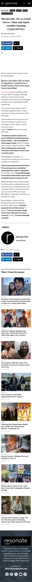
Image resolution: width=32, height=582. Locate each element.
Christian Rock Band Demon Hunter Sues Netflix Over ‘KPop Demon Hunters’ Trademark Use (14, 426)
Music (3, 422)
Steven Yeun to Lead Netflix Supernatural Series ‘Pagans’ (12, 395)
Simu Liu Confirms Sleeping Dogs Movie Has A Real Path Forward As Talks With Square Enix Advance (14, 333)
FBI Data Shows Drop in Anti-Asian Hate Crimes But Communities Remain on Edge (15, 488)
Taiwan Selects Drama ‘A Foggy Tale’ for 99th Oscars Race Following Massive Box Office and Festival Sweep (15, 519)
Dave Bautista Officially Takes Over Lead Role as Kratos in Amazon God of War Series (15, 365)
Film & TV (3, 297)
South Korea (7, 13)
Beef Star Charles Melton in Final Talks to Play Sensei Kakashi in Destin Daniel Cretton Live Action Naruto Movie (15, 301)
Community (4, 484)
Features (4, 454)
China (12, 10)
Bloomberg (5, 92)
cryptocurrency (14, 250)
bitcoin (5, 250)
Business (4, 10)
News (25, 10)
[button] (7, 43)
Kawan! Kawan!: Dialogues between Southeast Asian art (14, 457)
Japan (18, 10)
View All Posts (20, 240)
